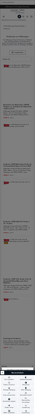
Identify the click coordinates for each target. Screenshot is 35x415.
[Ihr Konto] (27, 16)
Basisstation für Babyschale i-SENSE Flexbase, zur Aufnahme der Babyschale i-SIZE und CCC (17, 106)
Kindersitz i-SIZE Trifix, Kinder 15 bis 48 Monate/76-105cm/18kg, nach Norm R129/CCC (17, 281)
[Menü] (3, 16)
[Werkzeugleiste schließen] (2, 372)
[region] (17, 2)
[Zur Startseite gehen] (17, 11)
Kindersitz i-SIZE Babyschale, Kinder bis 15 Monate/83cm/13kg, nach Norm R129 (17, 165)
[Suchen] (23, 16)
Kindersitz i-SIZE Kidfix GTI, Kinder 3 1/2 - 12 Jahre (16, 222)
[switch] (9, 378)
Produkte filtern (18, 52)
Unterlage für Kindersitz (12, 338)
